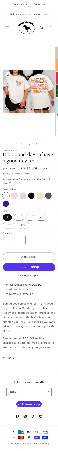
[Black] (31, 196)
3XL (23, 225)
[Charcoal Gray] (48, 196)
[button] (7, 27)
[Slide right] (36, 144)
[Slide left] (21, 144)
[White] (6, 196)
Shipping (6, 173)
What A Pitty (23, 443)
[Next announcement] (51, 5)
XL (41, 217)
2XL (8, 225)
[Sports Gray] (23, 196)
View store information (19, 293)
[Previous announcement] (6, 5)
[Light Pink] (14, 196)
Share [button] (10, 358)
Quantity (7, 233)
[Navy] (6, 204)
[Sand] (40, 196)
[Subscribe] (47, 392)
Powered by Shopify (39, 443)
